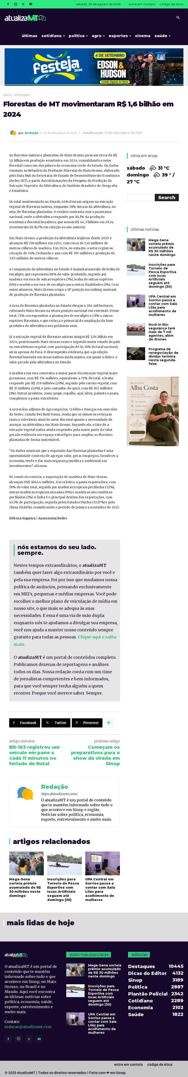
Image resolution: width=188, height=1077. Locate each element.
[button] (177, 18)
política (77, 36)
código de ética (171, 4)
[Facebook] (8, 4)
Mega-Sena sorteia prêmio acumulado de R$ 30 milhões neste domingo (25, 887)
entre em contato (142, 4)
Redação (32, 133)
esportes (118, 36)
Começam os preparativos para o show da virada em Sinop (95, 755)
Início (7, 95)
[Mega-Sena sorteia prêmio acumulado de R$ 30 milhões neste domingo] (26, 863)
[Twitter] (23, 4)
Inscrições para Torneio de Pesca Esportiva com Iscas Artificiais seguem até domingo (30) (63, 889)
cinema (142, 36)
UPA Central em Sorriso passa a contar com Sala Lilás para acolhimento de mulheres (100, 889)
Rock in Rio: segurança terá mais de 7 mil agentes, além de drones (162, 332)
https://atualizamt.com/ (59, 794)
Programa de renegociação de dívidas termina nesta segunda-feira (163, 356)
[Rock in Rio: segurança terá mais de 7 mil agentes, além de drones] (136, 329)
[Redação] (14, 133)
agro (97, 36)
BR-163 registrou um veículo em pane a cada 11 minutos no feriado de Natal (34, 755)
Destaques (22, 95)
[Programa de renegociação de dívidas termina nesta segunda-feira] (136, 353)
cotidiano (51, 36)
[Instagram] (15, 4)
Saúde (161, 36)
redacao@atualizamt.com (28, 1026)
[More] (108, 722)
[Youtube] (30, 4)
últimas (29, 36)
